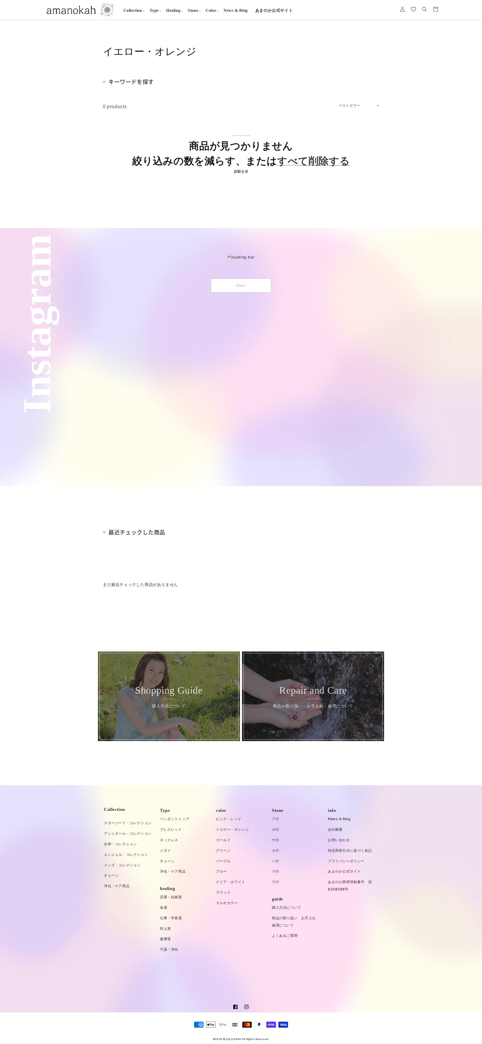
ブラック (223, 892)
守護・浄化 (169, 949)
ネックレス (169, 840)
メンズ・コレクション (122, 865)
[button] (132, 10)
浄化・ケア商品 (117, 886)
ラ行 (275, 882)
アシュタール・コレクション (128, 833)
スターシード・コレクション (128, 823)
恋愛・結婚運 (171, 897)
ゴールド (223, 840)
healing (167, 888)
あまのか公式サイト (344, 871)
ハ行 (275, 861)
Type (165, 810)
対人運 (165, 928)
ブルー (221, 871)
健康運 (165, 939)
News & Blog (339, 819)
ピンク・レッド (229, 819)
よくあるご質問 (284, 935)
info (332, 810)
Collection (114, 809)
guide (277, 898)
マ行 (275, 871)
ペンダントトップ (174, 819)
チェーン (111, 875)
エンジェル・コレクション (126, 854)
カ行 (275, 829)
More (241, 285)
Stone (277, 810)
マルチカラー (227, 903)
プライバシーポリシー (346, 861)
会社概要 (335, 829)
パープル (223, 861)
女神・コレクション (120, 844)
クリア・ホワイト (230, 882)
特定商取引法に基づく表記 (350, 850)
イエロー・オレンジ (232, 829)
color (221, 810)
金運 (163, 907)
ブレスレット (171, 829)
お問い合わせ (339, 840)
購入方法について (286, 907)
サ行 (275, 840)
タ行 (275, 850)
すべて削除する (313, 161)
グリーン (223, 850)
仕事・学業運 (171, 918)
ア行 (275, 819)
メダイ (165, 850)
